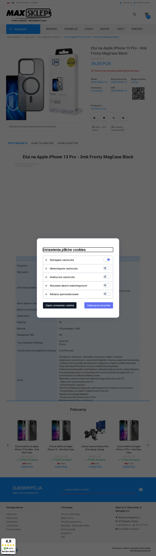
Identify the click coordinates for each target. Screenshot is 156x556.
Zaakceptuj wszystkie (98, 305)
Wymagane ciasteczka (62, 260)
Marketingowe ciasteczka (64, 268)
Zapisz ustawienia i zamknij (60, 305)
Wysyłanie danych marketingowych (68, 285)
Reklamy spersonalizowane (64, 294)
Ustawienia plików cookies (64, 250)
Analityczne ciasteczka (62, 277)
